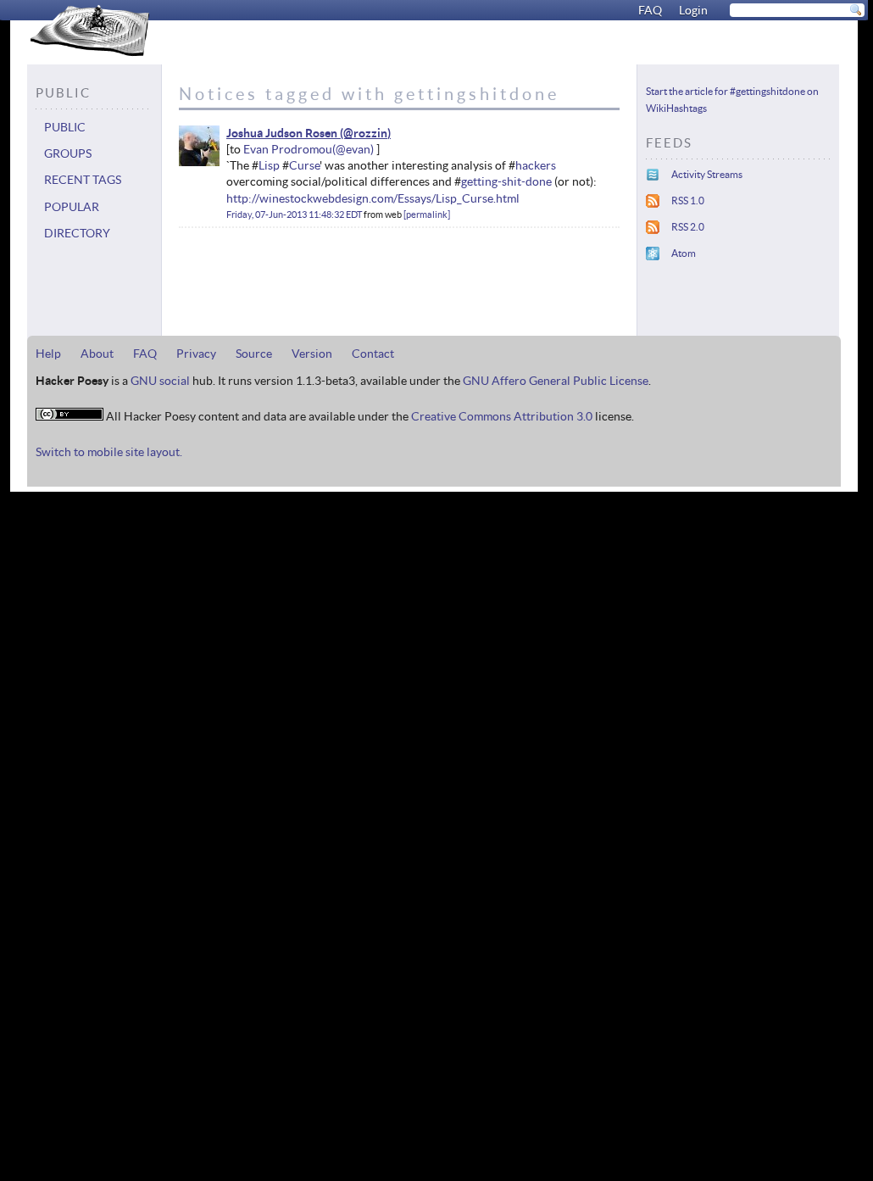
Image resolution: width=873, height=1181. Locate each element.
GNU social (160, 380)
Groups (68, 153)
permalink (427, 214)
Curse (304, 165)
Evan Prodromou (287, 149)
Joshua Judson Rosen (281, 133)
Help (48, 353)
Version (312, 353)
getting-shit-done (506, 181)
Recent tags (82, 180)
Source (254, 353)
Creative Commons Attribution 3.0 (501, 416)
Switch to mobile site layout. (109, 452)
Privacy (196, 353)
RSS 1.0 (687, 200)
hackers (535, 165)
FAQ (650, 10)
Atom (683, 253)
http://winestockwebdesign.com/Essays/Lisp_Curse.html (373, 198)
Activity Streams (706, 174)
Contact (373, 353)
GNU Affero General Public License (555, 380)
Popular (71, 207)
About (97, 353)
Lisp (269, 165)
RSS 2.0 (687, 226)
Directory (77, 233)
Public (65, 127)
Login (693, 10)
